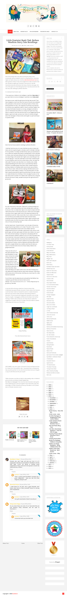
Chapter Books (50, 274)
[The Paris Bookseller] (48, 231)
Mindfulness (49, 324)
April (51, 457)
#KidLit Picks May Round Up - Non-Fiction (54, 450)
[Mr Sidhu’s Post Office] (50, 231)
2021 (49, 390)
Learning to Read (51, 308)
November (53, 399)
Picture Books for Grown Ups (53, 336)
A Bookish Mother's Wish (53, 166)
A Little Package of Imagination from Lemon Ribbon (55, 417)
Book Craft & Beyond (51, 260)
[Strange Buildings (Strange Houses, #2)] (48, 227)
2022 (49, 388)
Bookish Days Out (51, 268)
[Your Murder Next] (53, 231)
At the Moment (50, 250)
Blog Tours (49, 256)
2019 (49, 394)
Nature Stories (50, 330)
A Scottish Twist (50, 244)
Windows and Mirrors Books (53, 372)
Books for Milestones (51, 272)
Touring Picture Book (51, 368)
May (51, 455)
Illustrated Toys (50, 300)
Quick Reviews (50, 342)
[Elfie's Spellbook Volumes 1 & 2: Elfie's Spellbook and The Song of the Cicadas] (50, 219)
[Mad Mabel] (48, 222)
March (52, 459)
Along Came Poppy (15, 504)
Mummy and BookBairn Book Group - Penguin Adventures (55, 132)
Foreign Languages (51, 294)
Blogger (57, 562)
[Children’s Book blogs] (54, 549)
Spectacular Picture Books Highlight (55, 354)
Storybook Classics (51, 360)
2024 (49, 385)
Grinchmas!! (50, 183)
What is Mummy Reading (52, 370)
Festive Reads (50, 292)
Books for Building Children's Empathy (55, 441)
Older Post (40, 543)
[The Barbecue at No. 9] (60, 227)
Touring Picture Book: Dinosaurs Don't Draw (55, 435)
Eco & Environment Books (52, 284)
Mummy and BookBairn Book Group (55, 326)
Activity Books (50, 246)
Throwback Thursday (51, 366)
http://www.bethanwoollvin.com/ (18, 281)
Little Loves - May (54, 453)
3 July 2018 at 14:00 (24, 516)
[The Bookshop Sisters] (53, 219)
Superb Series (50, 362)
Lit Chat (48, 310)
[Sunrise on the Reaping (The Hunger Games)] (60, 223)
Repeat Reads (50, 348)
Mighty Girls (49, 322)
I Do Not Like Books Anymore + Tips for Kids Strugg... (55, 430)
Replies (14, 471)
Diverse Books (50, 280)
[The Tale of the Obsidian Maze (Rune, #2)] (55, 219)
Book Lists (49, 262)
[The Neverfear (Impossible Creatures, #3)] (50, 227)
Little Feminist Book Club (52, 312)
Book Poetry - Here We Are (56, 411)
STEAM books (50, 358)
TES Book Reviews (51, 364)
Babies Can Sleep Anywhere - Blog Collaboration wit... (55, 445)
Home (23, 543)
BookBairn (17, 474)
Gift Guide (49, 296)
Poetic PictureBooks (51, 338)
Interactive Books (51, 302)
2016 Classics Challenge (53, 149)
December (53, 398)
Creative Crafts (50, 278)
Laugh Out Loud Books (52, 306)
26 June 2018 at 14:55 (24, 484)
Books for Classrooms (52, 270)
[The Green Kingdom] (50, 223)
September (53, 403)
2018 (49, 396)
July (51, 407)
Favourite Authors (51, 288)
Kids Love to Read (51, 304)
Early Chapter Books (51, 282)
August (52, 405)
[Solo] (55, 223)
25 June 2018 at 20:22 (26, 459)
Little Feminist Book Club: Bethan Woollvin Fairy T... (55, 422)
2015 (49, 468)
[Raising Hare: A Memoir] (58, 227)
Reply (11, 469)
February (52, 461)
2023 (49, 387)
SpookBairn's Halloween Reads (54, 356)
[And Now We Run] (58, 223)
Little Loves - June (54, 414)
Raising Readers (50, 344)
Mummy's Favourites (51, 328)
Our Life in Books (50, 334)
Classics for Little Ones (52, 276)
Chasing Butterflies (55, 438)
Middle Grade (50, 320)
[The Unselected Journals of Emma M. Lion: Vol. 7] (48, 219)
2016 (49, 466)
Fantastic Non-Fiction (51, 286)
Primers (48, 340)
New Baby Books (50, 332)
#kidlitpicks (49, 242)
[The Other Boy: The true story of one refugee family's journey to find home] (60, 219)
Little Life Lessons (51, 314)
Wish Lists (49, 374)
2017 (49, 464)
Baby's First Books (51, 252)
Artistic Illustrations (51, 248)
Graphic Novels (50, 298)
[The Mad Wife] (53, 227)
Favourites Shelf (50, 290)
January (52, 462)
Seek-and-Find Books (51, 352)
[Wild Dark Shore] (55, 227)
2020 (49, 392)
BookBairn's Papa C (15, 459)
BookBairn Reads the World (53, 266)
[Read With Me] (22, 403)
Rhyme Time (49, 350)
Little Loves (49, 316)
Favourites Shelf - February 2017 (54, 113)
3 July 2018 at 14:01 (24, 474)
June (51, 409)
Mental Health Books (51, 318)
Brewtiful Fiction (14, 484)
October (52, 401)
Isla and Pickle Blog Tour (55, 426)
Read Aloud (49, 346)
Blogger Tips (50, 258)
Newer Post (6, 543)
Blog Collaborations (51, 254)
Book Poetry (49, 264)
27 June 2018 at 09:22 (26, 504)
